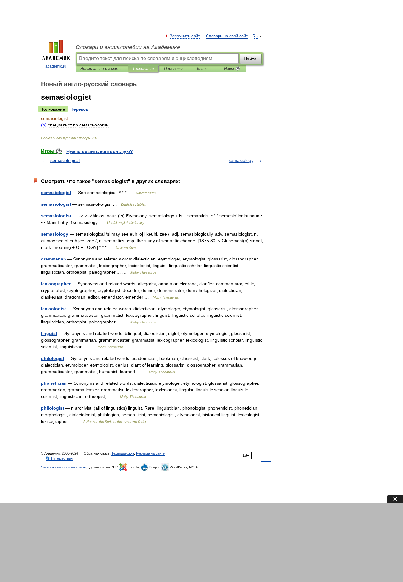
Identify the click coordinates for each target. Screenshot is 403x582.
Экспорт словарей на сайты (63, 467)
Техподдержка (122, 453)
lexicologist (53, 308)
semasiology (241, 160)
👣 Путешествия (59, 458)
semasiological (65, 160)
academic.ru (55, 66)
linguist (49, 333)
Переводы (173, 68)
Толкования (143, 68)
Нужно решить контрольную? (99, 151)
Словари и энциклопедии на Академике (128, 47)
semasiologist (56, 192)
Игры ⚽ (232, 68)
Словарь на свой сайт (227, 36)
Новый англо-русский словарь (101, 68)
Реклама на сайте (150, 453)
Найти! (251, 58)
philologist (52, 358)
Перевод (79, 109)
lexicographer (56, 283)
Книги (202, 68)
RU (255, 36)
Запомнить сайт (185, 36)
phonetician (54, 383)
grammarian (53, 258)
